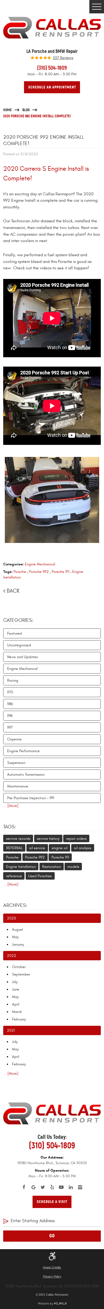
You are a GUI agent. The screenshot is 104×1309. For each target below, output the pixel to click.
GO (52, 1236)
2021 (11, 1030)
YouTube (61, 1187)
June (15, 989)
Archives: (15, 905)
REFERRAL (14, 848)
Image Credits (52, 1267)
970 (10, 692)
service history (48, 838)
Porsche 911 (60, 571)
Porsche (20, 571)
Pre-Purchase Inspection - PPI (30, 798)
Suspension (16, 762)
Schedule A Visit (52, 1201)
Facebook (24, 1187)
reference (14, 876)
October (19, 967)
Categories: (18, 620)
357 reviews (63, 58)
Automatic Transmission (26, 774)
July (15, 982)
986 (10, 704)
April (15, 1004)
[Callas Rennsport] (52, 27)
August (17, 929)
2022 (11, 955)
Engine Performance (23, 751)
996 (10, 715)
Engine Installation (21, 866)
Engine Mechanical (40, 564)
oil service (37, 848)
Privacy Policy (52, 1276)
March (17, 1011)
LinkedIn (70, 1187)
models (73, 866)
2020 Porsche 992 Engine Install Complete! (37, 116)
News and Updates (22, 657)
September (21, 974)
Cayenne (14, 739)
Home (7, 109)
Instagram (80, 1187)
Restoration (51, 866)
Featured (14, 633)
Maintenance (17, 786)
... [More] (10, 805)
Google (33, 1187)
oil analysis (82, 848)
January (18, 944)
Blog (26, 109)
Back (13, 591)
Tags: (9, 827)
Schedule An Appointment (52, 87)
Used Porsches (40, 876)
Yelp (52, 1187)
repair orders (76, 838)
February (19, 1019)
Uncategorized (19, 645)
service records (18, 838)
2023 (11, 918)
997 (10, 727)
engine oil (59, 848)
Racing (12, 680)
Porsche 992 (39, 571)
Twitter (42, 1187)
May (15, 937)
